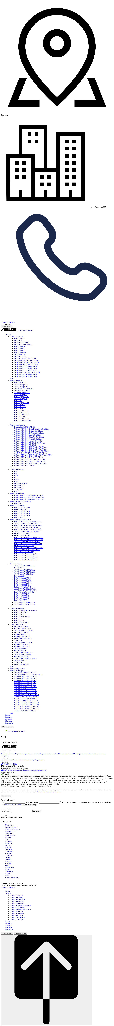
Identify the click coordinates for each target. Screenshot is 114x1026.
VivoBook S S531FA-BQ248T (25, 683)
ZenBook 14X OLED (22, 391)
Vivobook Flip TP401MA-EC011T (26, 709)
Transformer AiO (20, 660)
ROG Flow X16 (20, 417)
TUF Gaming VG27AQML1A (25, 590)
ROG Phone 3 (19, 350)
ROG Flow (18, 401)
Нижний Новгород (12, 829)
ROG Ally (18, 503)
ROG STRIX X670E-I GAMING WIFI (28, 540)
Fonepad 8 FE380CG (22, 634)
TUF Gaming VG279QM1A (24, 570)
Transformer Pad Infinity (23, 654)
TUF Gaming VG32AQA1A (24, 572)
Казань (8, 837)
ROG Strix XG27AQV (22, 578)
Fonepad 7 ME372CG (22, 644)
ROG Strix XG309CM (22, 580)
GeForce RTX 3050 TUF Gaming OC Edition (30, 463)
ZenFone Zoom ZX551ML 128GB (26, 360)
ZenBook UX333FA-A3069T (25, 711)
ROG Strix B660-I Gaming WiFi (25, 554)
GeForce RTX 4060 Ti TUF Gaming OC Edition (31, 429)
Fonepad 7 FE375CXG (22, 628)
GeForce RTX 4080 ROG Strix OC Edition (29, 443)
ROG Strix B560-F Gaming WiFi (26, 560)
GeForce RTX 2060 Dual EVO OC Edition (29, 459)
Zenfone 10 (18, 340)
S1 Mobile (18, 489)
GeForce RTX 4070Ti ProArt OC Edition (29, 437)
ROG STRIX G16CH (22, 513)
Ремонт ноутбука (16, 381)
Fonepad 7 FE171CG (22, 636)
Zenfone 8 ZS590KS (21, 342)
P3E (15, 491)
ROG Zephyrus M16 (21, 413)
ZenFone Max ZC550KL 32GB (25, 368)
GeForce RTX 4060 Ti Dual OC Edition (28, 431)
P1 (15, 477)
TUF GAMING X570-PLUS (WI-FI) (27, 528)
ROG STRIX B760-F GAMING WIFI (28, 526)
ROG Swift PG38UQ (22, 598)
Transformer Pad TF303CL (24, 630)
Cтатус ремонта (7, 326)
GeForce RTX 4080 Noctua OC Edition (28, 441)
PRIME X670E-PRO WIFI (24, 546)
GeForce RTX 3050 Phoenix (24, 465)
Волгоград (9, 843)
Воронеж (8, 841)
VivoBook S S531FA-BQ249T (25, 681)
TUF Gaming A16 (20, 387)
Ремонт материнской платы (20, 519)
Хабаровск (9, 855)
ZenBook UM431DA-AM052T (25, 691)
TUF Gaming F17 (20, 395)
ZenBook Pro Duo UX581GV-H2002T (28, 675)
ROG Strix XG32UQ (22, 596)
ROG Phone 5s (19, 346)
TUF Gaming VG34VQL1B (24, 602)
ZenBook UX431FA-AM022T (25, 689)
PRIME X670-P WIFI (22, 536)
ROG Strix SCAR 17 (21, 419)
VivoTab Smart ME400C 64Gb (25, 658)
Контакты (9, 723)
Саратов (8, 853)
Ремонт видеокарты (17, 425)
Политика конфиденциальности (49, 792)
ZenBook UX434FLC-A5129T (25, 687)
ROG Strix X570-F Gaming (24, 552)
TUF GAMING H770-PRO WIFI (26, 524)
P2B (15, 473)
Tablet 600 (18, 662)
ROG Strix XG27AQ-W (23, 582)
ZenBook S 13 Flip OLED (23, 389)
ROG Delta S (19, 620)
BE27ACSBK (19, 576)
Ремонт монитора (16, 564)
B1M (16, 481)
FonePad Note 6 (20, 650)
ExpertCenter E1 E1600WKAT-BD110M (29, 499)
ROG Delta (18, 618)
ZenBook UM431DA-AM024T (25, 693)
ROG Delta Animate (21, 622)
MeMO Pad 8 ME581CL (23, 638)
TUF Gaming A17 (20, 385)
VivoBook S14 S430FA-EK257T (26, 701)
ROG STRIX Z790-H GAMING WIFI (28, 522)
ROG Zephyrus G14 (21, 403)
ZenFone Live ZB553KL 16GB (25, 374)
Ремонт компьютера (17, 505)
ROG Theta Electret (21, 612)
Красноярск (9, 867)
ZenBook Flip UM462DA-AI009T (26, 695)
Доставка (8, 719)
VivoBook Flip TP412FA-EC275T (26, 703)
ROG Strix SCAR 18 (21, 415)
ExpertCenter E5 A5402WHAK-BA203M (29, 497)
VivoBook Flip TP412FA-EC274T (26, 705)
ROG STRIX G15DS (22, 507)
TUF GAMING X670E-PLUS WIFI (27, 542)
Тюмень (8, 859)
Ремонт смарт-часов (17, 669)
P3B (15, 471)
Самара (8, 863)
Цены (7, 715)
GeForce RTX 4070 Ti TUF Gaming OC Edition (31, 451)
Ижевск (8, 847)
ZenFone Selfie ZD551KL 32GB (26, 364)
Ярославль (9, 851)
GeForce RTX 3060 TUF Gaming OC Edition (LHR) (33, 455)
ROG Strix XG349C (21, 594)
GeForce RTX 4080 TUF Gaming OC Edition (30, 449)
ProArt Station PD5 (21, 509)
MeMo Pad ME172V (21, 665)
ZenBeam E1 (19, 487)
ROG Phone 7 (19, 338)
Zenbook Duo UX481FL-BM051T (26, 697)
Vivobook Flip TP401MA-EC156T (26, 707)
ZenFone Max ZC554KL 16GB (25, 366)
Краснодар (9, 825)
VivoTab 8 (18, 640)
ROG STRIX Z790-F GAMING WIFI (28, 544)
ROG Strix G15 (19, 383)
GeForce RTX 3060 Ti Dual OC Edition (28, 457)
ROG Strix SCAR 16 (21, 411)
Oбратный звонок (7, 727)
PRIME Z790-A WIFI (22, 534)
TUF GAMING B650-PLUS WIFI (26, 532)
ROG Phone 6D (20, 352)
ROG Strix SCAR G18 (22, 421)
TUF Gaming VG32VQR (23, 574)
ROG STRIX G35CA (22, 515)
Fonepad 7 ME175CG (22, 646)
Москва (8, 875)
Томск (7, 857)
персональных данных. (14, 805)
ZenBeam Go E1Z (20, 483)
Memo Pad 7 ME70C (21, 632)
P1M (16, 475)
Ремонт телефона (16, 336)
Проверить (36, 811)
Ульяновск (9, 871)
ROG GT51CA (19, 517)
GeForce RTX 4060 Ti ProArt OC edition (29, 433)
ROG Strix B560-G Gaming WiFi (26, 558)
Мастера (8, 721)
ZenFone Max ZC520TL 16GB (25, 370)
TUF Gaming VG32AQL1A (24, 566)
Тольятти (8, 849)
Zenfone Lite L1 (20, 356)
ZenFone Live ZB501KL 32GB (25, 377)
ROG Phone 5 (19, 348)
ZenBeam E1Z (19, 485)
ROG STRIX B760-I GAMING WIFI (27, 530)
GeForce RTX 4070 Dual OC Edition (27, 435)
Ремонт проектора (17, 469)
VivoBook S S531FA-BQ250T (25, 679)
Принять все (6, 796)
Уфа (6, 839)
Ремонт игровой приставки (20, 501)
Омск (7, 865)
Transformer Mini (20, 648)
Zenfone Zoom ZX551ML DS (25, 358)
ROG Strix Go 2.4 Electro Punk (25, 610)
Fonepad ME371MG (21, 656)
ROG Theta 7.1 (19, 614)
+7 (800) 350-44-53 (8, 322)
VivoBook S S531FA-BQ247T (25, 685)
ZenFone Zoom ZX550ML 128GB (26, 362)
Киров (7, 873)
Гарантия (8, 717)
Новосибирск (10, 831)
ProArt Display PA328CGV (24, 592)
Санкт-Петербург (11, 877)
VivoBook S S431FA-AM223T (25, 699)
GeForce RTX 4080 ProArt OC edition (28, 439)
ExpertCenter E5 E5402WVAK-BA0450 (28, 495)
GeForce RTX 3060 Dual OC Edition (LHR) (30, 461)
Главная (8, 891)
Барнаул (8, 845)
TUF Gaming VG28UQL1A (24, 604)
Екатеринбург (10, 835)
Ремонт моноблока (17, 493)
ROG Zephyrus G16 (21, 397)
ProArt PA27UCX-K (21, 600)
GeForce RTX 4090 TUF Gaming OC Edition (30, 447)
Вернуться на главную (16, 731)
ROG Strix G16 (19, 409)
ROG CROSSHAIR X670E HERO (27, 550)
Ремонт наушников (17, 608)
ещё (11, 379)
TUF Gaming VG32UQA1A (24, 588)
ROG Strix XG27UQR (22, 586)
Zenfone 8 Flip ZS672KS (23, 344)
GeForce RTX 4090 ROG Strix (25, 445)
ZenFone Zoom (19, 354)
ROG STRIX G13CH (22, 511)
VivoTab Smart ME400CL (23, 652)
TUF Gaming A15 (20, 399)
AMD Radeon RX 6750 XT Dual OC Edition (30, 453)
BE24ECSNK (19, 568)
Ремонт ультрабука (17, 671)
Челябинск (9, 833)
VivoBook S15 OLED (22, 393)
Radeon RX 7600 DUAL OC (24, 427)
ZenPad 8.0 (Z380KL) (22, 626)
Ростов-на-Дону (11, 827)
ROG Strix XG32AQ (22, 584)
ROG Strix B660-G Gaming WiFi (26, 556)
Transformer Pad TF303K (23, 642)
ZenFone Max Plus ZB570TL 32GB (27, 372)
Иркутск (8, 861)
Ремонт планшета (16, 624)
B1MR (16, 479)
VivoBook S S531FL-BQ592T (25, 677)
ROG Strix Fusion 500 (22, 616)
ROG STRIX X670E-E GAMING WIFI (28, 548)
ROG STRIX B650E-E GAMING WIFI (28, 538)
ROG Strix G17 (19, 405)
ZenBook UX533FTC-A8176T (25, 673)
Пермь (7, 869)
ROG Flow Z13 (20, 407)
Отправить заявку (30, 805)
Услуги (8, 334)
